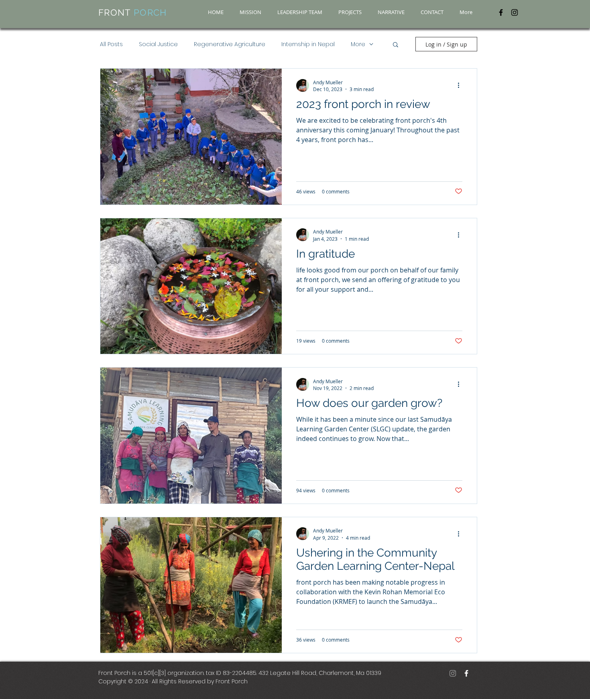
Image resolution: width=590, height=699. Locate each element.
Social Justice (158, 44)
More (358, 44)
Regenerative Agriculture (229, 44)
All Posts (111, 44)
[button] (395, 45)
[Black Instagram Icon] (514, 12)
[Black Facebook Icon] (500, 12)
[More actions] (461, 85)
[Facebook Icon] (466, 673)
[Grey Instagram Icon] (452, 673)
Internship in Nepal (308, 44)
